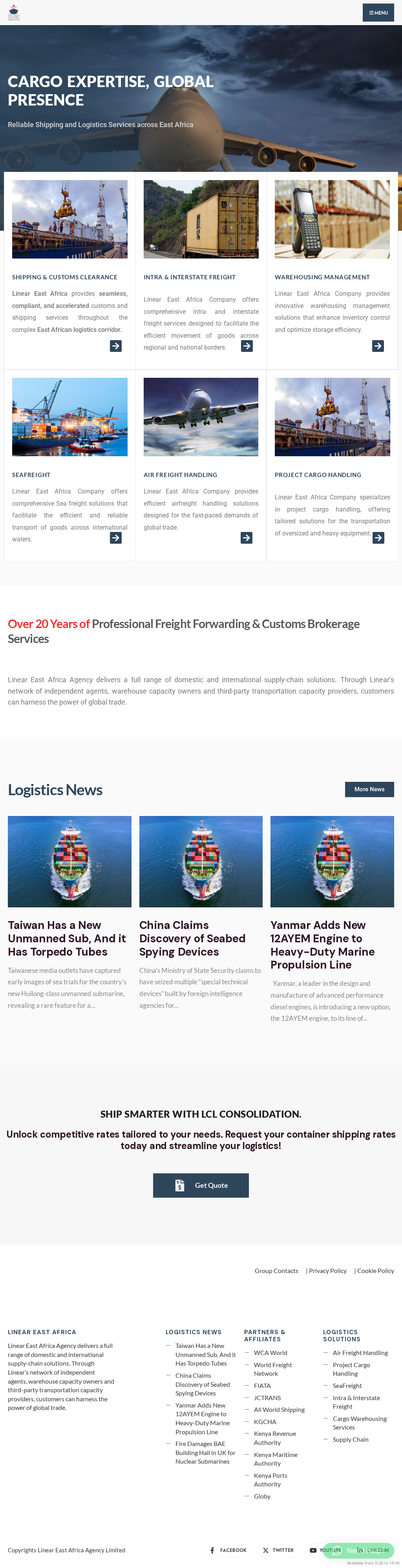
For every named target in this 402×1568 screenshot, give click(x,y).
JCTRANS (267, 1397)
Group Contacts (276, 1270)
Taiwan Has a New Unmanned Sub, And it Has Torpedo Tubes (67, 938)
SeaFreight (347, 1385)
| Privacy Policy (326, 1270)
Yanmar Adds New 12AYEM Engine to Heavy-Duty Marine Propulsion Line (322, 945)
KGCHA (265, 1421)
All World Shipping (279, 1409)
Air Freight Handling (360, 1352)
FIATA (262, 1385)
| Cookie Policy (374, 1270)
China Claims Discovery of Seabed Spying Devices (192, 938)
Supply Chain (351, 1439)
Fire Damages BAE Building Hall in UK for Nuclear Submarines (205, 1452)
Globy (262, 1496)
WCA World (270, 1352)
